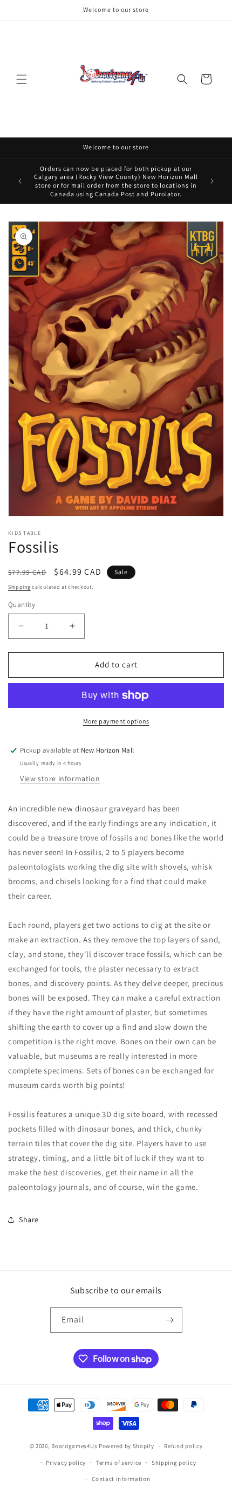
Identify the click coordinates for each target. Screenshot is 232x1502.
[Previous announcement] (20, 181)
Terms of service (118, 1462)
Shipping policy (174, 1462)
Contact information (121, 1479)
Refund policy (183, 1446)
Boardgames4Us (74, 1446)
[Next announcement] (212, 181)
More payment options (116, 721)
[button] (21, 79)
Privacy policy (66, 1462)
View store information (60, 778)
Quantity (21, 604)
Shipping (19, 586)
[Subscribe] (170, 1320)
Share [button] (29, 1219)
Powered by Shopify (126, 1446)
